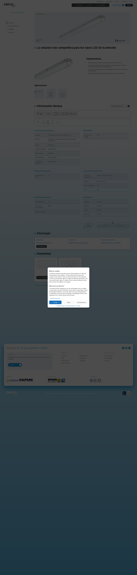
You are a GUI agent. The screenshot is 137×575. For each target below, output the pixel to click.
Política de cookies (61, 305)
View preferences (81, 302)
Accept (55, 302)
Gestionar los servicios (55, 298)
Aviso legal (77, 305)
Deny (68, 302)
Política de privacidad (70, 305)
